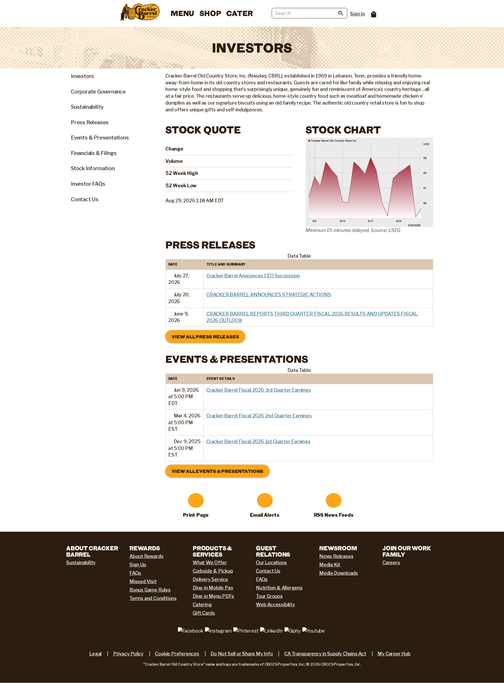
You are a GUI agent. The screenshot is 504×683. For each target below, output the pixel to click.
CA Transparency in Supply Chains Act (325, 653)
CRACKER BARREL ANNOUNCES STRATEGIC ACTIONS (268, 294)
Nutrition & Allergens (279, 588)
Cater (239, 13)
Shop (210, 13)
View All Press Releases (205, 336)
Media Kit (329, 564)
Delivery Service (210, 579)
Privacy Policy (128, 653)
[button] (170, 275)
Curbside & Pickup (213, 571)
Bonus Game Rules (150, 590)
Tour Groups (269, 596)
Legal (95, 653)
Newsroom (338, 548)
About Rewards (146, 556)
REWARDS (144, 548)
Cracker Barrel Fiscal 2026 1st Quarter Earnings (258, 441)
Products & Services (212, 551)
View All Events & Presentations (217, 471)
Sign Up (137, 564)
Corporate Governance (98, 92)
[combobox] (309, 13)
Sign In (357, 14)
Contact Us (84, 199)
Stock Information (93, 168)
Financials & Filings (94, 153)
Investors (82, 76)
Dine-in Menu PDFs (213, 596)
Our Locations (271, 562)
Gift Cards (204, 613)
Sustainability (87, 107)
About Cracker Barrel (92, 551)
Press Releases (90, 122)
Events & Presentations (100, 137)
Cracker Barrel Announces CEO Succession (253, 275)
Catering (202, 604)
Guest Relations (273, 551)
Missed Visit (143, 581)
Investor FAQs (88, 184)
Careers (391, 562)
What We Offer (210, 562)
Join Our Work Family (406, 551)
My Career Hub (393, 653)
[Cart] (371, 12)
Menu (182, 13)
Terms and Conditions (153, 598)
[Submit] (341, 14)
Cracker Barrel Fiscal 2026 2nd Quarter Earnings (259, 415)
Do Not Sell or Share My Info (242, 653)
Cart (373, 14)
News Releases (336, 556)
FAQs (135, 573)
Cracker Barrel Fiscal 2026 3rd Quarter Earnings (258, 390)
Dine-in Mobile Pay (213, 588)
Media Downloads (338, 573)
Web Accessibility (275, 604)
